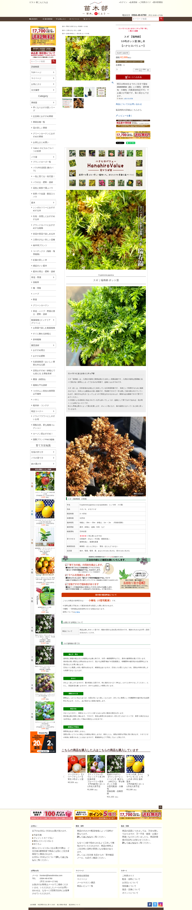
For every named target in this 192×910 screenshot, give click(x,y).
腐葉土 (117, 661)
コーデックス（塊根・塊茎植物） (44, 252)
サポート (124, 870)
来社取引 (34, 19)
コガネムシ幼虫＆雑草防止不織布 (44, 392)
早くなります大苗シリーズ (44, 109)
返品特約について (74, 904)
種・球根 (37, 288)
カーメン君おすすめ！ (43, 434)
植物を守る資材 (40, 385)
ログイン (123, 2)
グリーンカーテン (41, 305)
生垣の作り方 (37, 452)
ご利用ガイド (145, 2)
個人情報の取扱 (62, 904)
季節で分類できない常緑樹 (74, 26)
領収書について (129, 886)
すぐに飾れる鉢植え (42, 334)
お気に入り (62, 19)
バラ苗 (34, 157)
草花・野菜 (36, 277)
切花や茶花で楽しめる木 (44, 234)
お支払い (34, 826)
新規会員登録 (83, 876)
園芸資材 (35, 345)
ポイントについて (130, 893)
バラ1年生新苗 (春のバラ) (43, 169)
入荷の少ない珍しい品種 (44, 240)
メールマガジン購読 (86, 882)
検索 (161, 19)
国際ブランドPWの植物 (43, 439)
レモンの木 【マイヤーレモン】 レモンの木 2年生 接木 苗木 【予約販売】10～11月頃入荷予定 (45, 522)
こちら (77, 612)
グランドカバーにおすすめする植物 (44, 226)
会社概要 (33, 904)
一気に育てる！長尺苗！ (44, 176)
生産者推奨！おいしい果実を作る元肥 (44, 363)
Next (148, 775)
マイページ (75, 19)
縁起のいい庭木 (40, 266)
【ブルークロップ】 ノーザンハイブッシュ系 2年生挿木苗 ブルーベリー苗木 (45, 696)
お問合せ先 (35, 870)
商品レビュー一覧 (85, 886)
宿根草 (36, 282)
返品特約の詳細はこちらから (129, 110)
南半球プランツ (40, 245)
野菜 (35, 299)
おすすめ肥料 (39, 356)
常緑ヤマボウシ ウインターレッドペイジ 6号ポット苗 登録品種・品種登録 (45, 668)
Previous (64, 776)
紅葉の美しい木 (40, 260)
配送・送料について (131, 879)
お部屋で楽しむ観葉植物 (44, 328)
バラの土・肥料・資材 (43, 182)
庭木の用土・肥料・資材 (44, 271)
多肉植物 (37, 339)
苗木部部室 (48, 19)
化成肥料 (140, 661)
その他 (86, 26)
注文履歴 (35, 90)
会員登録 (133, 2)
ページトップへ (160, 807)
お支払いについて (130, 882)
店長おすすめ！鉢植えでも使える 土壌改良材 (44, 372)
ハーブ (36, 294)
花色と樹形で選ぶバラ (43, 188)
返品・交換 (125, 826)
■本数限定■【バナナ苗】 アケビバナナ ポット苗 (45, 609)
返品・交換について (131, 889)
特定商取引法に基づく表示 (46, 904)
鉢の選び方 (36, 464)
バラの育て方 (37, 458)
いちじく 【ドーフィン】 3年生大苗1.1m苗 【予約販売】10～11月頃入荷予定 (45, 494)
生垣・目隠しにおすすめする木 (44, 217)
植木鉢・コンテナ (41, 405)
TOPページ (36, 72)
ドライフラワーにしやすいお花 (44, 417)
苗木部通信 (158, 2)
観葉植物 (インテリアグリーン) (40, 321)
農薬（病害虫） (40, 379)
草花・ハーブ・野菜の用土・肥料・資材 (44, 312)
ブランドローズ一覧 (42, 162)
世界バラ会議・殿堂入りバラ (44, 195)
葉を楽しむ (80, 33)
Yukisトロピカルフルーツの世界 (43, 149)
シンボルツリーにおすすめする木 (44, 209)
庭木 (33, 203)
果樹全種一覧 (39, 122)
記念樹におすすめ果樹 (43, 116)
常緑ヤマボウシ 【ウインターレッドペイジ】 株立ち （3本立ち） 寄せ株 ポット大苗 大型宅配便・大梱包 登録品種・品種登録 (45, 638)
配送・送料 (80, 826)
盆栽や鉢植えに (71, 33)
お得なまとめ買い (41, 142)
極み (107, 661)
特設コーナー (37, 411)
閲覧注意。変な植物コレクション (44, 426)
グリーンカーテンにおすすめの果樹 (44, 135)
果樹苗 (34, 102)
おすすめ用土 (39, 350)
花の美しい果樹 (40, 128)
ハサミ (36, 400)
